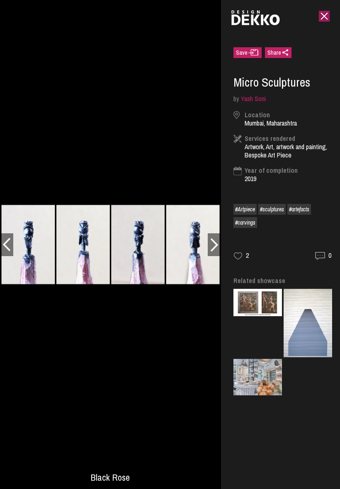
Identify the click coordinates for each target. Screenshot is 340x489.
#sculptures (272, 209)
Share (274, 52)
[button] (6, 244)
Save (242, 52)
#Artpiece (245, 209)
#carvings (245, 222)
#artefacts (299, 209)
